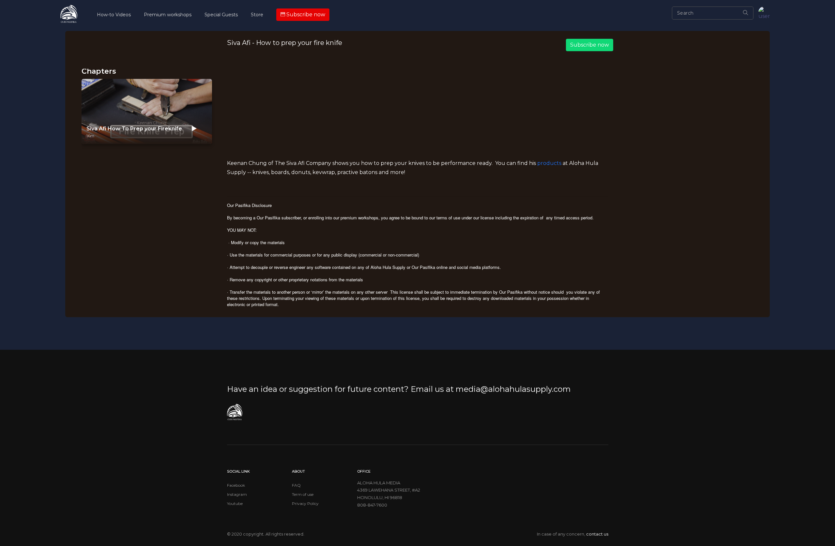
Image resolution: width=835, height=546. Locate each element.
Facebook (236, 485)
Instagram (237, 494)
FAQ (296, 485)
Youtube (235, 503)
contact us (597, 534)
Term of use (302, 494)
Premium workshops (167, 15)
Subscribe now (589, 45)
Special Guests (221, 15)
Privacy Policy (305, 503)
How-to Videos (114, 15)
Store (257, 15)
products (549, 163)
